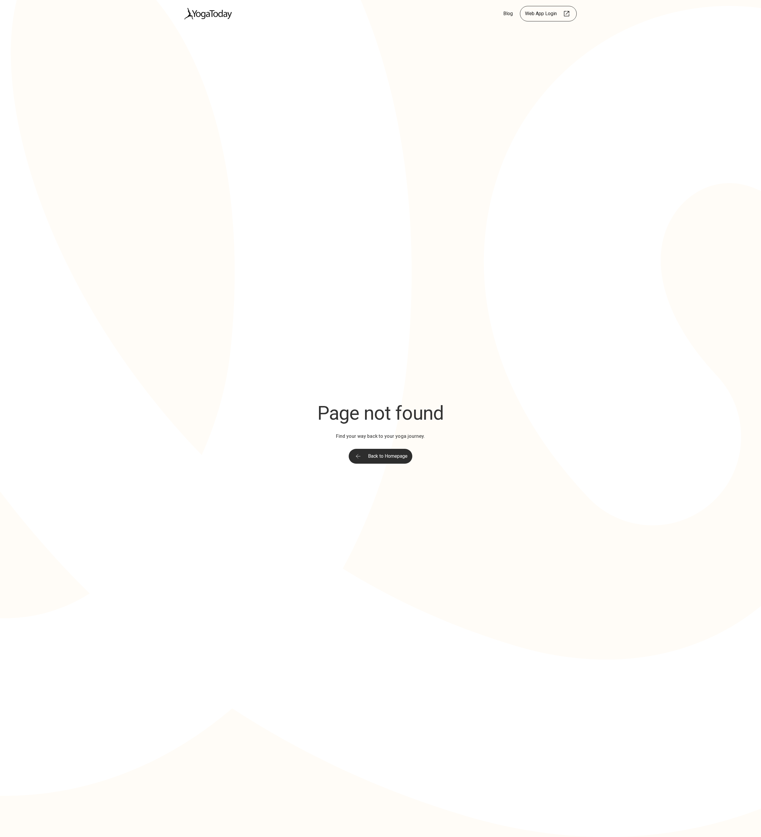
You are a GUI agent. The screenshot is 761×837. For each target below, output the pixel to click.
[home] (208, 13)
